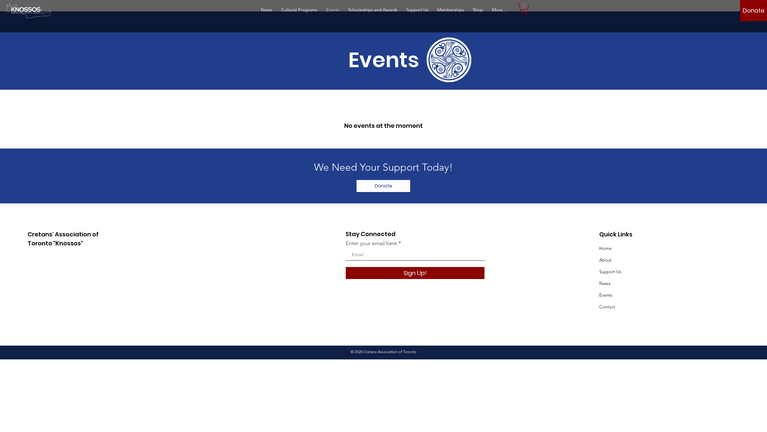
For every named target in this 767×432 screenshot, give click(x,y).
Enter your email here (371, 243)
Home (605, 248)
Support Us (610, 271)
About (605, 260)
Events (605, 295)
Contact (607, 307)
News (604, 283)
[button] (524, 8)
